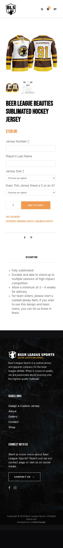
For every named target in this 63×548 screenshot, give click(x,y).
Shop (11, 427)
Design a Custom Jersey (23, 406)
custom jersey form (25, 300)
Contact (13, 422)
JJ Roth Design (37, 522)
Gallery (12, 416)
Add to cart (36, 205)
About (12, 411)
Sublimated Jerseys (44, 221)
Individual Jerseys (25, 221)
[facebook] (9, 487)
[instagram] (15, 487)
